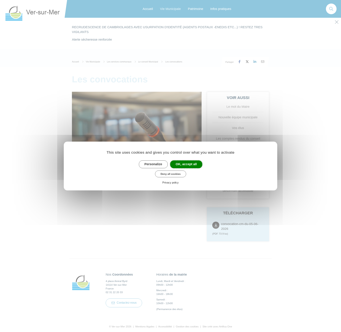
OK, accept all (186, 164)
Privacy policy (170, 182)
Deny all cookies (171, 173)
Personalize (153, 164)
